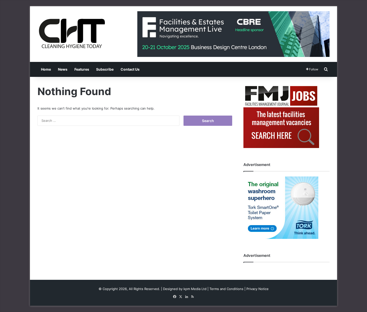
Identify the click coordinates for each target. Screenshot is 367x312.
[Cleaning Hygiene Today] (71, 33)
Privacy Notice (257, 289)
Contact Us (130, 69)
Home (46, 69)
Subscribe (105, 69)
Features (81, 69)
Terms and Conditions (226, 289)
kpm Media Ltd (195, 289)
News (62, 69)
